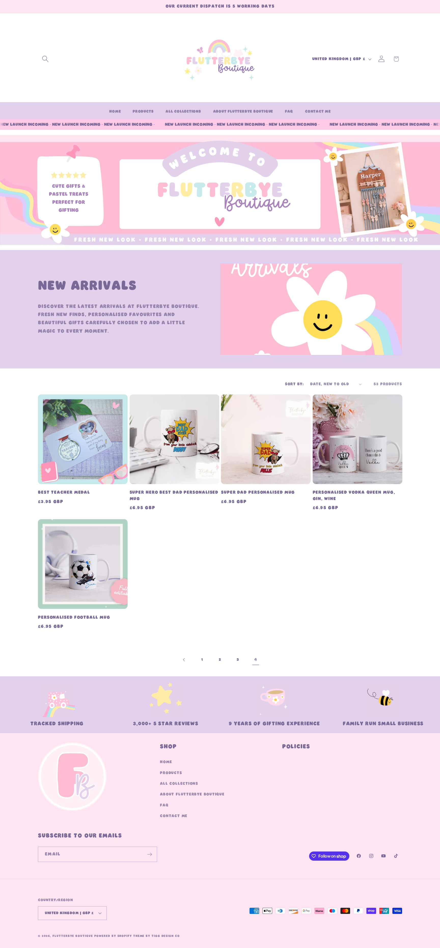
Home (166, 762)
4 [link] (255, 659)
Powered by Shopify (113, 935)
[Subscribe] (149, 854)
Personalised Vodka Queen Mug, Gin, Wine (354, 495)
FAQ (164, 805)
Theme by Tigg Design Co (156, 935)
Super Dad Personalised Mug (258, 492)
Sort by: (294, 384)
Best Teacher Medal (64, 492)
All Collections (179, 783)
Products (171, 773)
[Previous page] (184, 660)
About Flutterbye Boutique (192, 794)
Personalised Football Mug (74, 617)
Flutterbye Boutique (72, 935)
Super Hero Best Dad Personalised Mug (174, 495)
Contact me (173, 816)
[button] (45, 59)
